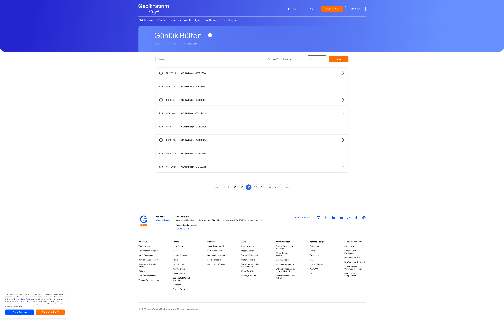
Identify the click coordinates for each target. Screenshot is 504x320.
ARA (339, 59)
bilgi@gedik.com (163, 220)
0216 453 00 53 (182, 228)
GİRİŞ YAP (355, 9)
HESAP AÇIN (332, 9)
